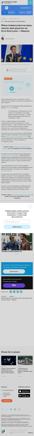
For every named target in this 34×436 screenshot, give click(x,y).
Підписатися (17, 227)
